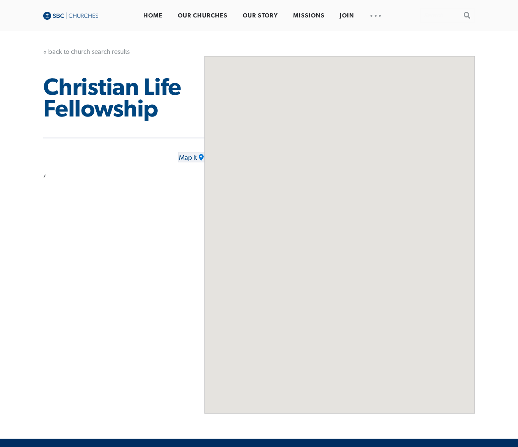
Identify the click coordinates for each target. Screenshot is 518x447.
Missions (309, 16)
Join (347, 16)
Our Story (260, 16)
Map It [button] (188, 157)
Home (153, 16)
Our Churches (203, 16)
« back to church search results (86, 52)
